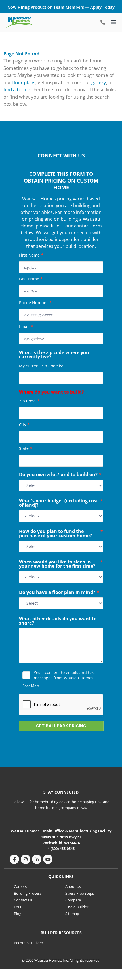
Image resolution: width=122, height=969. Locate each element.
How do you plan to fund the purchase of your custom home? (61, 534)
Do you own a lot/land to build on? (60, 475)
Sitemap (72, 913)
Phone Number (35, 302)
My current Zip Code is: (41, 365)
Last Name (31, 278)
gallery (98, 82)
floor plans (23, 82)
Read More (31, 685)
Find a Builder (76, 906)
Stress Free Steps (79, 893)
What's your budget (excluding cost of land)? (61, 503)
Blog (17, 913)
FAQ (17, 906)
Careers (20, 886)
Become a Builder (28, 942)
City (24, 424)
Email (26, 326)
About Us (73, 886)
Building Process (27, 893)
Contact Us (23, 900)
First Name (31, 255)
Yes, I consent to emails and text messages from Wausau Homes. (64, 675)
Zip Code (29, 401)
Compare (73, 900)
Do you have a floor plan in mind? (59, 592)
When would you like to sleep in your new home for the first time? (61, 564)
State (25, 448)
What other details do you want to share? (58, 621)
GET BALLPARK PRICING (61, 726)
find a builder (17, 89)
